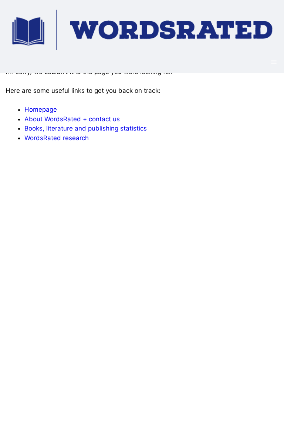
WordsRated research (56, 138)
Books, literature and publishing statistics (85, 128)
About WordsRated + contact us (72, 119)
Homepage (40, 109)
